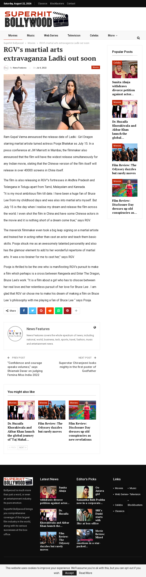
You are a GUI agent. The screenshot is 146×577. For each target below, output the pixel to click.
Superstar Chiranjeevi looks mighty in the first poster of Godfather (77, 367)
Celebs (94, 35)
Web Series (51, 35)
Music (31, 35)
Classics (42, 3)
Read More (85, 573)
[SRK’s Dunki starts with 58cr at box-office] (85, 515)
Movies (12, 35)
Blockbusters (57, 3)
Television (74, 35)
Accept (69, 573)
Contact (71, 3)
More (111, 35)
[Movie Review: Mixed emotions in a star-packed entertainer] (85, 535)
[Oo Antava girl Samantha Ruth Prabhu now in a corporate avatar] (85, 492)
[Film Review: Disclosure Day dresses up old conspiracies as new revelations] (82, 410)
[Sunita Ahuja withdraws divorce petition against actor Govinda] (124, 69)
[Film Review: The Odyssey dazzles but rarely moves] (51, 410)
